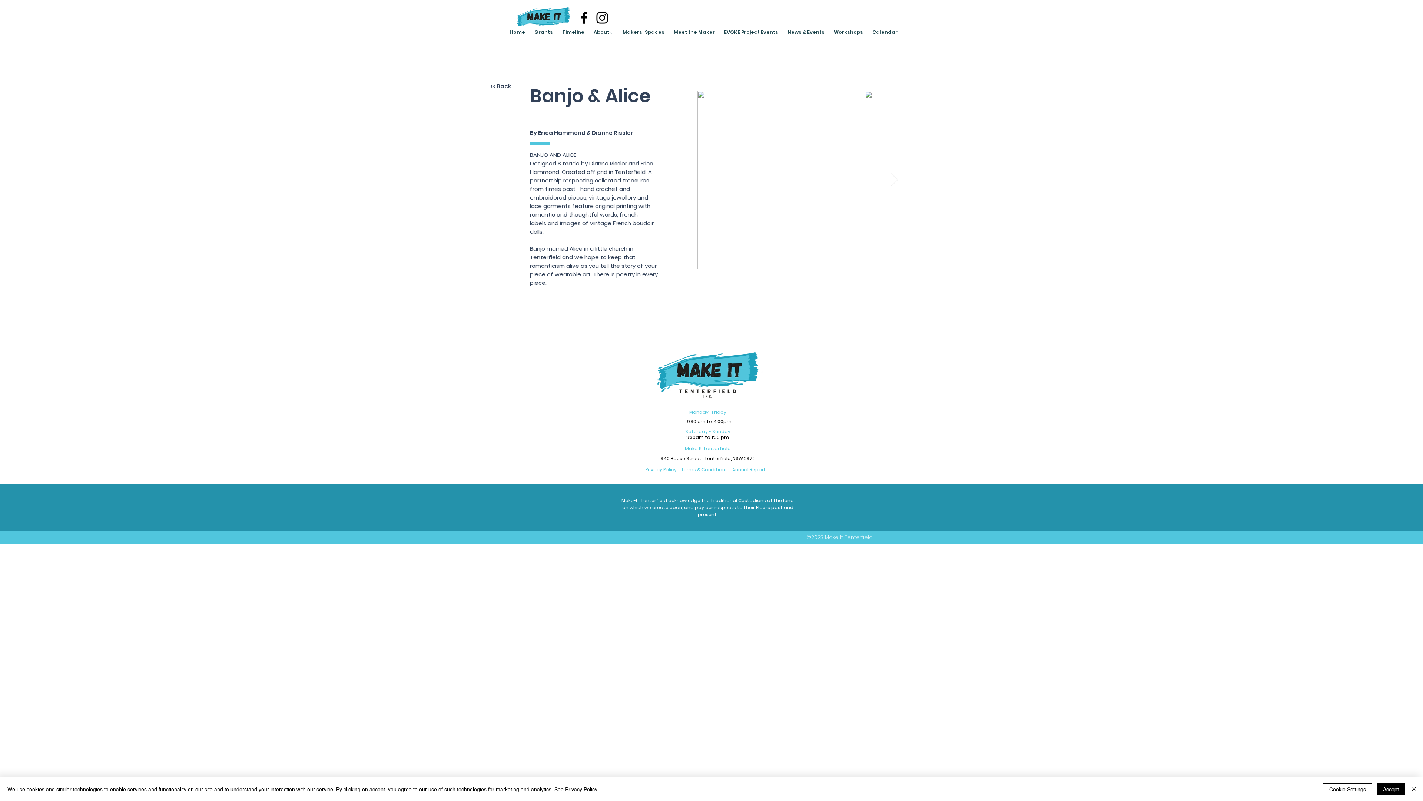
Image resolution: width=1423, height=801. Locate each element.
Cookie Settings (1347, 789)
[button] (603, 32)
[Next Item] (894, 179)
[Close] (1414, 789)
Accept (1391, 789)
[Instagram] (602, 18)
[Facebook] (584, 18)
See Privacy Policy (575, 789)
